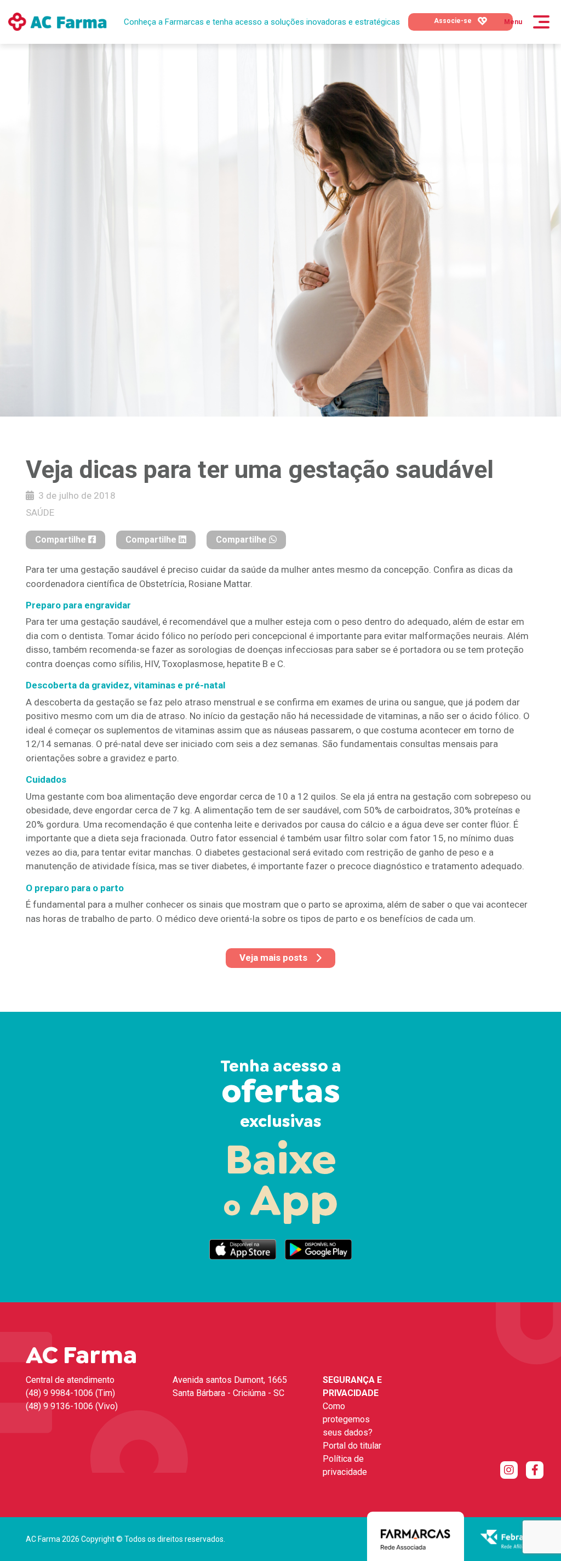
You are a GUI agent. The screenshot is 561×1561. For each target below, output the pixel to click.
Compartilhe (61, 539)
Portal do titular (352, 1445)
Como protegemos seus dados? (348, 1419)
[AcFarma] (57, 22)
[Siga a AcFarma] (509, 1470)
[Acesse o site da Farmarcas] (415, 1538)
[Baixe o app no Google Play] (318, 1249)
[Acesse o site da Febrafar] (507, 1538)
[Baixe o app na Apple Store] (242, 1249)
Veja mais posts (273, 957)
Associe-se (453, 21)
